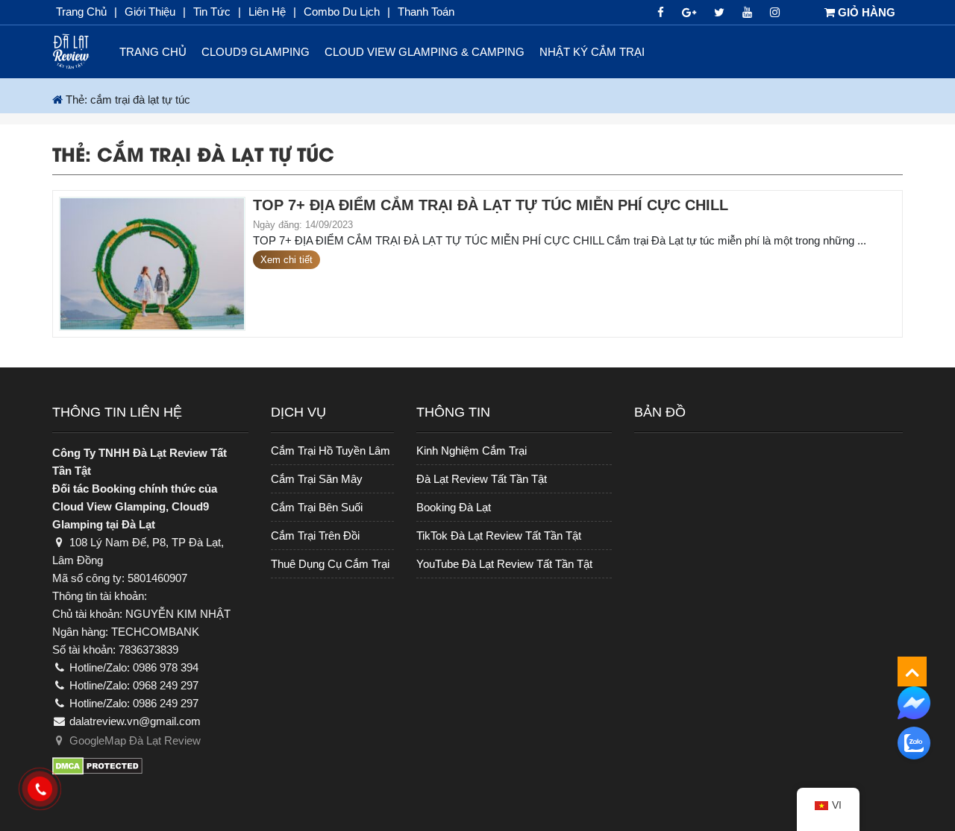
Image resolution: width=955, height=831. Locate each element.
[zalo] (914, 743)
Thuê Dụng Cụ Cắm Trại (330, 563)
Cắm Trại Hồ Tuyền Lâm (330, 450)
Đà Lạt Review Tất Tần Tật (481, 479)
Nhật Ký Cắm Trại (592, 51)
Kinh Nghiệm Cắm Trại (471, 450)
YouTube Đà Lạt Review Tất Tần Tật (504, 563)
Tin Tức (212, 11)
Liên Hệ (267, 11)
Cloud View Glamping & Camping (425, 51)
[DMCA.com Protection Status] (150, 771)
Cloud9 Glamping (255, 51)
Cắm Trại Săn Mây (317, 479)
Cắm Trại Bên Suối (317, 507)
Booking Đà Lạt (453, 507)
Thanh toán (426, 11)
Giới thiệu (150, 11)
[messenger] (914, 701)
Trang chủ (81, 11)
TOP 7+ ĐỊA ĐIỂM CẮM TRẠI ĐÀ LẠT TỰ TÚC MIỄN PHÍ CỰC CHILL (490, 205)
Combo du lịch (342, 11)
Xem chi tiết (286, 259)
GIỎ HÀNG (865, 12)
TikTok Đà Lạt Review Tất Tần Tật (498, 535)
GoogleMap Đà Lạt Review (133, 740)
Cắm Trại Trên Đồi (315, 535)
